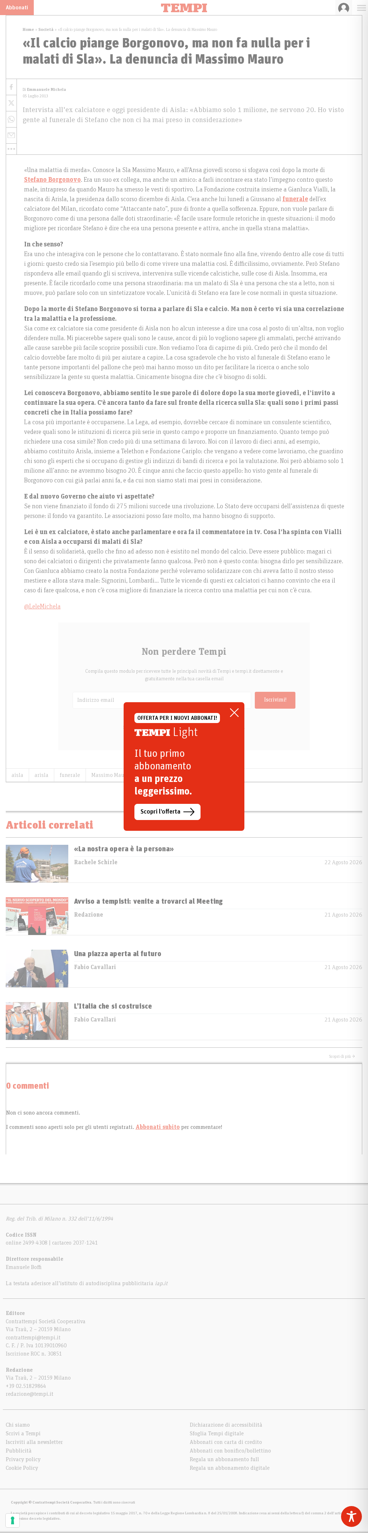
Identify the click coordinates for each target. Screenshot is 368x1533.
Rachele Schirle (96, 862)
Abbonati (17, 7)
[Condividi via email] (11, 136)
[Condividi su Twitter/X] (11, 103)
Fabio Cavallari (95, 967)
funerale (70, 775)
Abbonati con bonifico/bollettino (230, 1451)
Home (28, 29)
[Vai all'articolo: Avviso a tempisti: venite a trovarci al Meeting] (37, 916)
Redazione (88, 915)
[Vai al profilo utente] (343, 7)
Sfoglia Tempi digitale (217, 1433)
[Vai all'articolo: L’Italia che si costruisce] (37, 1021)
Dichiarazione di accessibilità (226, 1425)
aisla (17, 775)
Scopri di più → (342, 1056)
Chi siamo (18, 1425)
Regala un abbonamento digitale (230, 1468)
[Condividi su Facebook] (11, 87)
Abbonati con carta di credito (226, 1442)
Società (46, 29)
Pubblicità (19, 1451)
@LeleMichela (42, 606)
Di (44, 90)
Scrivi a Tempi (23, 1433)
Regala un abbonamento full (224, 1459)
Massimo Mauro (110, 775)
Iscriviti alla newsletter (34, 1442)
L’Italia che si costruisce (113, 1006)
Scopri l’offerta (160, 812)
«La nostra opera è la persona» (124, 849)
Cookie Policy (22, 1468)
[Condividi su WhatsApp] (11, 119)
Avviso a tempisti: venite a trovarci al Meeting (148, 901)
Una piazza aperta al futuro (117, 954)
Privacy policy (23, 1459)
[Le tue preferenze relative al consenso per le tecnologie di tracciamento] (12, 1520)
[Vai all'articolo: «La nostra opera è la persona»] (37, 864)
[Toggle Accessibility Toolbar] (351, 1516)
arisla (41, 775)
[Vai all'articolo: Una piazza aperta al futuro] (37, 968)
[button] (11, 149)
